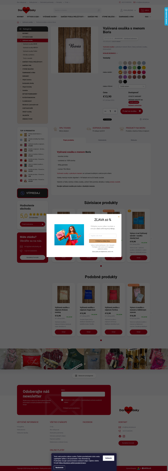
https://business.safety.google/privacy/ (72, 463)
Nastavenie (59, 467)
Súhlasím (108, 458)
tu (89, 459)
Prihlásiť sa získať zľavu (103, 241)
